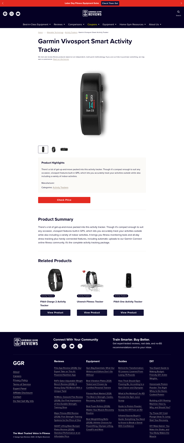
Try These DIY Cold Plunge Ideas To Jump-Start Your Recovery (160, 416)
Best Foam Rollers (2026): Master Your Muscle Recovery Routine (100, 410)
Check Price (64, 200)
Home (40, 32)
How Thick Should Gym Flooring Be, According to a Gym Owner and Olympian (131, 384)
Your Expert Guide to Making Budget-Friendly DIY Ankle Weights (159, 373)
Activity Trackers (71, 32)
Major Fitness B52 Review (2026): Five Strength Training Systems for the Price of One (68, 416)
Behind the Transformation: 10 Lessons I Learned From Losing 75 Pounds (131, 371)
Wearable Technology (55, 32)
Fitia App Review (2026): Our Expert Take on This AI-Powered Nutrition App (67, 371)
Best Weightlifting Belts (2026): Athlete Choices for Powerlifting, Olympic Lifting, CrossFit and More (99, 424)
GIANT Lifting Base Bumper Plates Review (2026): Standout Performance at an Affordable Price (67, 431)
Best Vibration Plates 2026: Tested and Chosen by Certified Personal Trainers (99, 384)
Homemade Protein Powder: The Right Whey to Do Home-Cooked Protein (159, 389)
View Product (55, 312)
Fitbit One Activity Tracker (128, 301)
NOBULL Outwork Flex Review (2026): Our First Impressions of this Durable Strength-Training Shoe (68, 402)
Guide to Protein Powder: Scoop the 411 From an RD (130, 408)
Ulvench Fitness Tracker (90, 301)
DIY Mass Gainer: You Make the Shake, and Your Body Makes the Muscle (159, 431)
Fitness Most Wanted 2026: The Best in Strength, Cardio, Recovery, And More (99, 397)
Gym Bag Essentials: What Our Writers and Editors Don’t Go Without (100, 371)
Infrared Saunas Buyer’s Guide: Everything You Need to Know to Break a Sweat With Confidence (131, 420)
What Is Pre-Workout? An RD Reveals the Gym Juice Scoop (131, 397)
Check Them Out (110, 3)
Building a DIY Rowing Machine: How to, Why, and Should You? (160, 404)
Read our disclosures (61, 59)
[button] (2, 3)
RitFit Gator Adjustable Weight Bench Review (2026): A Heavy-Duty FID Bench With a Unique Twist (68, 386)
